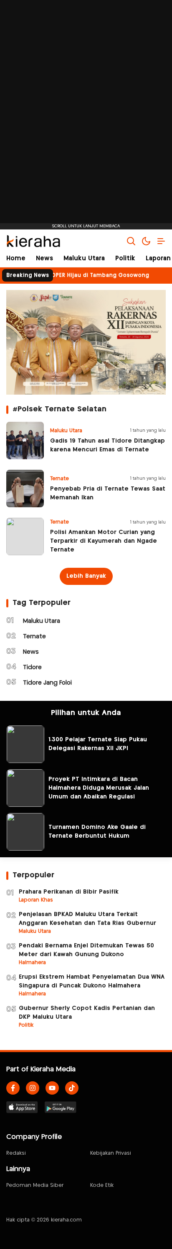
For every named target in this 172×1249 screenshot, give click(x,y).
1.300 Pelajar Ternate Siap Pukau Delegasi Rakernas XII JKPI (97, 744)
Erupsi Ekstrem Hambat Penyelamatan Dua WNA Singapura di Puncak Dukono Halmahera (91, 981)
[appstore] (22, 1107)
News (31, 652)
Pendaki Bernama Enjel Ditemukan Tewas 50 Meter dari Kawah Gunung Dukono (86, 950)
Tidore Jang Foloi (47, 683)
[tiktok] (71, 1088)
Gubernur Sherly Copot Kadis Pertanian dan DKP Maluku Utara (87, 1012)
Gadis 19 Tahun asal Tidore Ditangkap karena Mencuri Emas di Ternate (107, 445)
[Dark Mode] (146, 241)
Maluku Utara (41, 621)
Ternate (34, 637)
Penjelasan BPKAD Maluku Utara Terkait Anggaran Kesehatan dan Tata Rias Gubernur (87, 919)
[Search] (131, 241)
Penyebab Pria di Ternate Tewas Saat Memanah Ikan (107, 493)
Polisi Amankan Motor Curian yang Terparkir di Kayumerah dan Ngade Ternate (103, 541)
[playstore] (60, 1107)
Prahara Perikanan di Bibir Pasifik (69, 892)
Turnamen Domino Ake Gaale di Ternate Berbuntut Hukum (97, 831)
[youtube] (52, 1088)
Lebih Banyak (86, 576)
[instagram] (32, 1088)
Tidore (32, 667)
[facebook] (13, 1088)
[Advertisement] (86, 114)
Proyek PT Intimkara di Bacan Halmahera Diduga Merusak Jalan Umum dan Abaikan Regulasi (98, 788)
